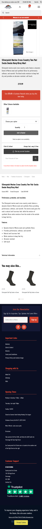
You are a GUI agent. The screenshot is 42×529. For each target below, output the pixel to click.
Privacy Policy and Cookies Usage (14, 358)
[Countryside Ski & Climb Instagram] (24, 327)
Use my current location (22, 151)
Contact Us (8, 482)
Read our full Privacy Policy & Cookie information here (21, 517)
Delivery (7, 344)
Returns (7, 351)
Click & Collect (9, 347)
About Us (7, 374)
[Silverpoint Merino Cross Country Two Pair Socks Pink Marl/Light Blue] (7, 110)
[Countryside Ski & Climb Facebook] (18, 327)
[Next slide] (38, 17)
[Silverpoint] (32, 25)
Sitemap (7, 378)
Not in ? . (15, 163)
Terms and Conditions (11, 354)
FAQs (6, 381)
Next (38, 286)
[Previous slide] (3, 17)
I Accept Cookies (21, 523)
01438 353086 (9, 467)
